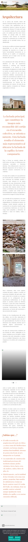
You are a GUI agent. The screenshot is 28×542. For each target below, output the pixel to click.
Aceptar (11, 537)
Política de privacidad (14, 539)
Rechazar (17, 537)
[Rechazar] (26, 535)
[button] (11, 382)
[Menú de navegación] (25, 2)
